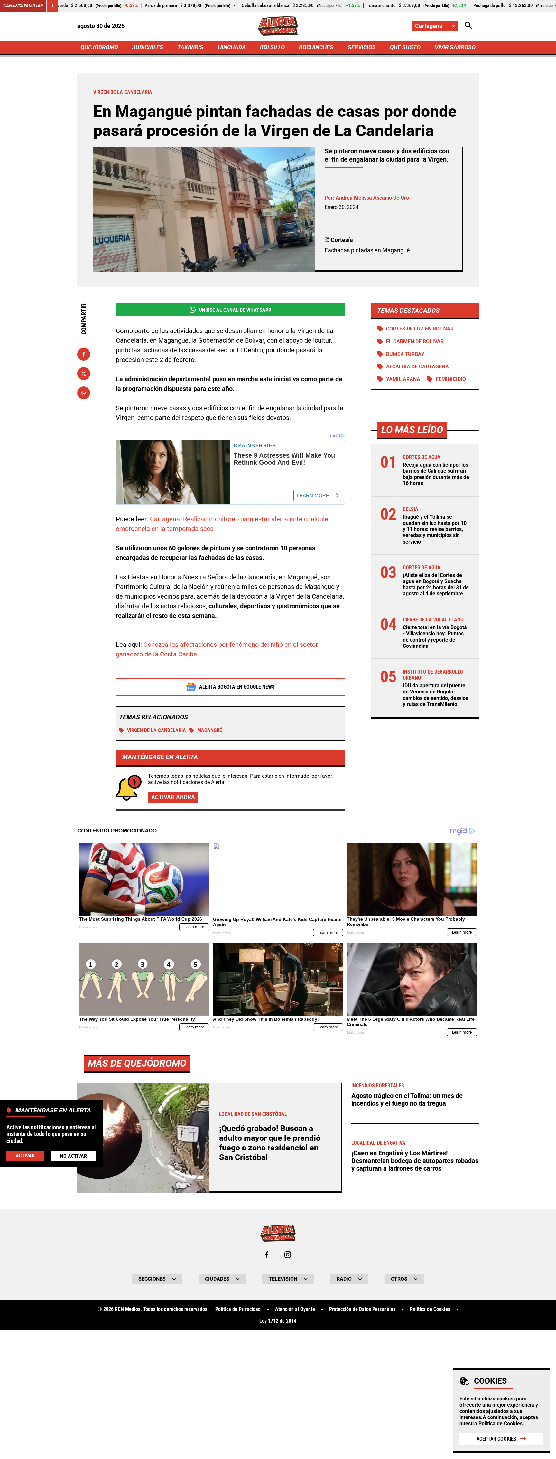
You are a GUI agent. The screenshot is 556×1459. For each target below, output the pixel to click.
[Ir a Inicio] (278, 26)
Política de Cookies (500, 1423)
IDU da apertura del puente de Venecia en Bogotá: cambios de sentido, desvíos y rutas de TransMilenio (435, 695)
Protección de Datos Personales (362, 1309)
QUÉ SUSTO (405, 47)
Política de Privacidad (238, 1309)
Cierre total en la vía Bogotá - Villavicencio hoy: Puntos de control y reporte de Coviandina (435, 636)
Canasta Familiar (23, 5)
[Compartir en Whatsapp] (83, 392)
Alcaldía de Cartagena (417, 367)
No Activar (73, 1156)
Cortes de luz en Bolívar (420, 329)
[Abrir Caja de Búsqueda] (468, 26)
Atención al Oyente (295, 1309)
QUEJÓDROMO (99, 47)
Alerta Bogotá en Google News (237, 687)
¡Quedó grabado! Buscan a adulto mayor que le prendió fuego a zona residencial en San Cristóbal (269, 1143)
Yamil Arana (403, 379)
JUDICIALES (147, 47)
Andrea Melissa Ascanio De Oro (372, 198)
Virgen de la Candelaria (156, 730)
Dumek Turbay (405, 354)
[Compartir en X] (83, 373)
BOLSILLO (272, 47)
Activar (25, 1155)
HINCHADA (232, 47)
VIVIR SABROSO (455, 47)
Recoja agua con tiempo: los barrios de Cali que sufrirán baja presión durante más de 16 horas (436, 474)
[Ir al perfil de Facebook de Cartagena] (266, 1254)
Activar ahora (173, 797)
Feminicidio (451, 379)
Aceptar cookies (496, 1439)
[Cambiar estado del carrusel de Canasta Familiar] (52, 6)
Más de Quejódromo (137, 1063)
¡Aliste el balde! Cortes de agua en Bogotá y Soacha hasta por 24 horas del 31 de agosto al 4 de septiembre (436, 584)
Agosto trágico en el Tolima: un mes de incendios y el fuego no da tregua (407, 1099)
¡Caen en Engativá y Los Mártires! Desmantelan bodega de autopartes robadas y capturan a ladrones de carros (414, 1160)
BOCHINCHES (316, 47)
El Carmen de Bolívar (415, 342)
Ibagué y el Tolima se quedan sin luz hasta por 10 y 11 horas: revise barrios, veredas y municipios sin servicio (435, 529)
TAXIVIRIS (190, 47)
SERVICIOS (362, 47)
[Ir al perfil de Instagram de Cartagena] (287, 1254)
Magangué (209, 730)
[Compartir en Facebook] (83, 354)
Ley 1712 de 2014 (277, 1321)
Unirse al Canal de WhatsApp (235, 310)
